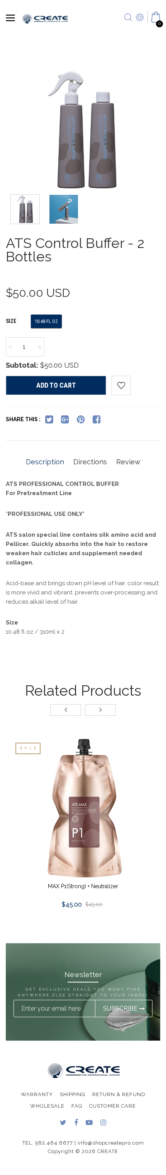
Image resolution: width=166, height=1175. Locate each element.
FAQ (76, 1106)
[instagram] (103, 1123)
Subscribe (120, 1008)
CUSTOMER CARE (112, 1106)
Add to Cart (56, 385)
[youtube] (89, 1123)
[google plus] (65, 421)
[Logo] (45, 18)
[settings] (140, 27)
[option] (83, 131)
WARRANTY (37, 1094)
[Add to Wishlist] (121, 385)
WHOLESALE (47, 1106)
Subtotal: (22, 365)
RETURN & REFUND (119, 1094)
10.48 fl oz (46, 321)
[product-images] (83, 808)
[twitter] (49, 421)
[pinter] (81, 421)
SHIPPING (72, 1094)
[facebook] (97, 421)
